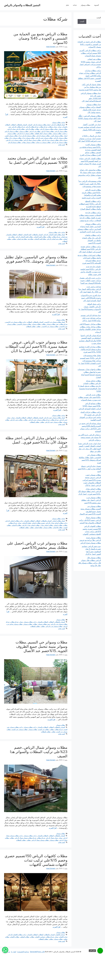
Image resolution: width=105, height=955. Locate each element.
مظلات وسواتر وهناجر (28, 142)
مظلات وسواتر (85, 5)
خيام (67, 5)
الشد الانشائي (27, 234)
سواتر (59, 127)
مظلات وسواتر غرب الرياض (14, 140)
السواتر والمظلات (22, 124)
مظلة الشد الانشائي (40, 239)
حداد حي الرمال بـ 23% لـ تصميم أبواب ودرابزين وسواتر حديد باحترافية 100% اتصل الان (89, 138)
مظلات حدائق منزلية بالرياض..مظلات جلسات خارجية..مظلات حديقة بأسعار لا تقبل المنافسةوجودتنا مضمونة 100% (89, 386)
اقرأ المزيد (40, 227)
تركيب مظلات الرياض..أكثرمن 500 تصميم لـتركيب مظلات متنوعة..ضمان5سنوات (90, 53)
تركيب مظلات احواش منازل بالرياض (56, 523)
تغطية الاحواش (26, 523)
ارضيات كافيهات (60, 934)
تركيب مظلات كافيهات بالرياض (17, 934)
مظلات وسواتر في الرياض (59, 142)
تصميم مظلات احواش (38, 523)
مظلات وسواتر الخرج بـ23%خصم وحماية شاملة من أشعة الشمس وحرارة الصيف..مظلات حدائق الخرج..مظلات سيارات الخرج (90, 150)
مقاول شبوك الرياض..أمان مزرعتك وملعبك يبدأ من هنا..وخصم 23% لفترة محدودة (90, 87)
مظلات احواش (58, 525)
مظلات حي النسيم (43, 729)
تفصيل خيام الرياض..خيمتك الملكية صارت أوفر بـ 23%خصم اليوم (89, 468)
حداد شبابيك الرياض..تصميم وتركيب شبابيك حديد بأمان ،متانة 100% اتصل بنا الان (91, 318)
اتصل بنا (13, 952)
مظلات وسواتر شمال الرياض (32, 140)
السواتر (30, 124)
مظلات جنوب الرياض (16, 420)
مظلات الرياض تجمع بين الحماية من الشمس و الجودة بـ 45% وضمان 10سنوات (40, 38)
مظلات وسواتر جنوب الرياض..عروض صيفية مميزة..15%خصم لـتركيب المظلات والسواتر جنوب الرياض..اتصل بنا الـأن (36, 346)
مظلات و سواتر (24, 131)
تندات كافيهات (63, 937)
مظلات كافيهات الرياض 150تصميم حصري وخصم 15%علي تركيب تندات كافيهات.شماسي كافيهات (36, 860)
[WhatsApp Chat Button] (5, 950)
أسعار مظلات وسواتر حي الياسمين (54, 322)
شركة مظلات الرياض (32, 127)
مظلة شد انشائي (22, 239)
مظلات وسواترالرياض (14, 142)
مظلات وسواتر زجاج (15, 138)
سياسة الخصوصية (23, 952)
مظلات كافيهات (14, 937)
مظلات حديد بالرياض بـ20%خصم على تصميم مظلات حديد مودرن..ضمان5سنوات (89, 397)
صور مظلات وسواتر (52, 324)
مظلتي (14, 239)
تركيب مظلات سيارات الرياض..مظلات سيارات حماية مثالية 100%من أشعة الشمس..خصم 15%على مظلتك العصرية (89, 76)
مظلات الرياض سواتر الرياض (16, 129)
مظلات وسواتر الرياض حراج (27, 136)
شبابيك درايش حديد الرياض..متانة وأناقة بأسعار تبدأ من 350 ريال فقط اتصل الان (90, 289)
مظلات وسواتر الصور (11, 136)
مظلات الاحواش (16, 525)
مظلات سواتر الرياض (61, 131)
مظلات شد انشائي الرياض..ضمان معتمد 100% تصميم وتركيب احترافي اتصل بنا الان (37, 162)
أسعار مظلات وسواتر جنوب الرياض (54, 417)
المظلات (13, 124)
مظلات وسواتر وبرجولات (43, 142)
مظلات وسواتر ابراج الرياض (25, 133)
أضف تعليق (61, 144)
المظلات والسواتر (11, 234)
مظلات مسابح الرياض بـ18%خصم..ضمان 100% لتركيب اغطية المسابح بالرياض (90, 406)
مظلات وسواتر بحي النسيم (20, 729)
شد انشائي (64, 237)
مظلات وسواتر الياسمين (24, 324)
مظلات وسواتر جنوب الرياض (44, 138)
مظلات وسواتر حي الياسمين (49, 326)
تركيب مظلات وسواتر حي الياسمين (15, 322)
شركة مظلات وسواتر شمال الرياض (25, 838)
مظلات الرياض (30, 129)
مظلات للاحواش (57, 527)
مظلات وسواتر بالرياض (60, 138)
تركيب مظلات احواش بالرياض (14, 521)
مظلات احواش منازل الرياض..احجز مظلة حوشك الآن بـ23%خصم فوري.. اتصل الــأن (36, 442)
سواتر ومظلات (52, 127)
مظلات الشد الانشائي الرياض (24, 237)
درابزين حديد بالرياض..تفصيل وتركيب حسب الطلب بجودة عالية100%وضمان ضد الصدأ (90, 280)
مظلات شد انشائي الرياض (54, 239)
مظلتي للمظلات (31, 326)
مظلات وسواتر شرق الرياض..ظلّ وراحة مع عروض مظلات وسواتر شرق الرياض (90, 540)
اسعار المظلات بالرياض (58, 124)
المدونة (96, 5)
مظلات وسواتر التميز (57, 136)
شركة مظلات (43, 127)
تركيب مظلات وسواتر (30, 622)
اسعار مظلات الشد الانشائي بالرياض (54, 234)
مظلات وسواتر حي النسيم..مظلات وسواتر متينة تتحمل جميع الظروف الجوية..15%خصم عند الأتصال (41, 646)
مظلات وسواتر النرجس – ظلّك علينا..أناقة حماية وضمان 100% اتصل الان (89, 118)
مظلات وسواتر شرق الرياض (50, 140)
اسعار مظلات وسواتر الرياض (41, 124)
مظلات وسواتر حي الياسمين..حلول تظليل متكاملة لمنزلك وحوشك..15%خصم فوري (36, 259)
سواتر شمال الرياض (52, 838)
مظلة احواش (38, 527)
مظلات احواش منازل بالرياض (31, 525)
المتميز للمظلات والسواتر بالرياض (22, 5)
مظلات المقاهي (24, 937)
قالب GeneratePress (37, 952)
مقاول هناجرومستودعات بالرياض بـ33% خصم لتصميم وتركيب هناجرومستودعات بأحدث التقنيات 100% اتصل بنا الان (90, 360)
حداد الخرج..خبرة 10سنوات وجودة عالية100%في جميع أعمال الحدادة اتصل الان (91, 298)
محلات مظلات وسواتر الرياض (49, 129)
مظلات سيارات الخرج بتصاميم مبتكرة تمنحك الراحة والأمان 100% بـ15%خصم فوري (90, 349)
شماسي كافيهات (40, 937)
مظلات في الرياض (34, 131)
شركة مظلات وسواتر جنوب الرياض (39, 420)
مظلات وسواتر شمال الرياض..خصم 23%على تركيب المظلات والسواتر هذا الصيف (38, 751)
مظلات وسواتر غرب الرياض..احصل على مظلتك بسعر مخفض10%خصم (37, 545)
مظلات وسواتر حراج (28, 138)
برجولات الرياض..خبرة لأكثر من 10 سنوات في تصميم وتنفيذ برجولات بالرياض (89, 437)
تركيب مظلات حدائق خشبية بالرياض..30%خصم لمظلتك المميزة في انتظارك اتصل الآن (90, 249)
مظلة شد (30, 239)
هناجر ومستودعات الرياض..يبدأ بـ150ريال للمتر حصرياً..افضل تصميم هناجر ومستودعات (90, 183)
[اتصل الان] (100, 950)
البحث (98, 18)
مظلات (37, 129)
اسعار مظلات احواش (58, 521)
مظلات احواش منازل (46, 525)
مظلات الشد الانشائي (40, 237)
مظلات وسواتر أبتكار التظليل (43, 133)
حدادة (75, 5)
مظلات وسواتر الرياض (43, 136)
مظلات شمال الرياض (47, 131)
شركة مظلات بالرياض (18, 127)
